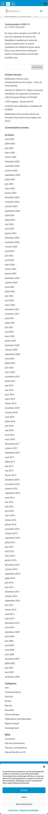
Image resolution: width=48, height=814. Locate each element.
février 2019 (10, 403)
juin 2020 (9, 368)
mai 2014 (9, 587)
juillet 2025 (10, 179)
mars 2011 (10, 618)
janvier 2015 (10, 560)
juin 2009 (9, 641)
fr (8, 4)
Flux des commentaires (16, 748)
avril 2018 (9, 435)
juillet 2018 (10, 421)
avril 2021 (9, 332)
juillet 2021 (10, 323)
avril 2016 (9, 511)
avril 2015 (9, 551)
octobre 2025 (11, 170)
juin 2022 (9, 296)
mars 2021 (10, 336)
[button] (44, 766)
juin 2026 (9, 148)
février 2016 (10, 520)
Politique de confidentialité (28, 810)
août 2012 (9, 614)
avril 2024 (9, 229)
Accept (24, 790)
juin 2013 (9, 605)
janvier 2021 (10, 341)
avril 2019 (9, 394)
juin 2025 (9, 184)
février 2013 (10, 609)
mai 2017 (9, 470)
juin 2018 (9, 426)
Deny (24, 797)
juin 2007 (9, 668)
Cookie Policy (13, 810)
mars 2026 (10, 152)
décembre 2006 (12, 677)
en (13, 4)
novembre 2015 (12, 529)
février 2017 (10, 475)
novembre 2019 (12, 376)
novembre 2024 (12, 202)
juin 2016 (9, 502)
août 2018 (9, 417)
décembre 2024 (12, 197)
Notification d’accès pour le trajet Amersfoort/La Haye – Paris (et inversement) (23, 82)
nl (3, 4)
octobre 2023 (11, 246)
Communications (13, 692)
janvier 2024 (10, 233)
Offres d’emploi (12, 714)
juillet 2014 (10, 578)
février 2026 (10, 157)
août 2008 (9, 650)
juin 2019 (9, 385)
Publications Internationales (18, 719)
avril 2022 (9, 300)
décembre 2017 (12, 444)
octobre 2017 (11, 448)
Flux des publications (15, 743)
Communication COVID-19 (17, 24)
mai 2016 (9, 506)
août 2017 (9, 457)
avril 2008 (9, 654)
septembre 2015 (12, 538)
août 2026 (9, 139)
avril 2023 (9, 260)
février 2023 (10, 269)
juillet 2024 (10, 220)
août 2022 (9, 287)
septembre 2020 (12, 354)
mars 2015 (10, 556)
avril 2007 (9, 672)
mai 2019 (9, 390)
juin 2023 (9, 256)
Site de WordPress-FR (15, 752)
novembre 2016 (12, 484)
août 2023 (9, 251)
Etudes (8, 701)
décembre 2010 (12, 623)
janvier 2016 (10, 524)
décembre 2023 (12, 238)
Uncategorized (12, 728)
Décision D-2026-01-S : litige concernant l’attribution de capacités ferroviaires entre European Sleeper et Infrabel (24, 93)
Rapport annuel (12, 723)
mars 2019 (10, 399)
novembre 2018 (12, 408)
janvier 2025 (10, 193)
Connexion (10, 739)
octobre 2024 (11, 206)
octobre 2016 (11, 488)
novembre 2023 (12, 242)
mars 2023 (10, 264)
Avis (7, 687)
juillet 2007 (10, 663)
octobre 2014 (11, 569)
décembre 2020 (12, 345)
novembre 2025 (12, 166)
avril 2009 (9, 645)
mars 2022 (10, 305)
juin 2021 (9, 327)
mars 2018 (10, 439)
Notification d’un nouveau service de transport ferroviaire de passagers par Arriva (23, 117)
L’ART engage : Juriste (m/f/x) (19, 101)
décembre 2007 (12, 659)
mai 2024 (9, 224)
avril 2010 (9, 627)
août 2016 (9, 497)
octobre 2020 (11, 350)
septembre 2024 (12, 211)
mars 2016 (10, 515)
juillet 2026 (10, 143)
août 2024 (9, 215)
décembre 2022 (12, 278)
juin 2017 (9, 466)
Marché (8, 705)
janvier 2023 (10, 273)
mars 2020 (10, 372)
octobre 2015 (11, 533)
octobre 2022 (11, 282)
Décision (9, 696)
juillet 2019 (10, 381)
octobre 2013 (11, 596)
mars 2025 (10, 188)
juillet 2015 (10, 542)
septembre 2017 (12, 453)
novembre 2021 (12, 314)
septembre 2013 (12, 600)
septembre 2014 (12, 574)
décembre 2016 (12, 480)
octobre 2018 (11, 412)
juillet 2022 (10, 291)
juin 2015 (9, 547)
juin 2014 (9, 582)
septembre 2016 (12, 493)
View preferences (24, 804)
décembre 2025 (12, 161)
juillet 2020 (10, 363)
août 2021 (9, 318)
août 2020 (9, 358)
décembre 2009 (12, 632)
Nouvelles (20, 27)
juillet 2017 (10, 462)
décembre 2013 (12, 592)
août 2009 (9, 636)
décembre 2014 (12, 565)
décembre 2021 (12, 309)
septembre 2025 (12, 175)
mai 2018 (9, 430)
